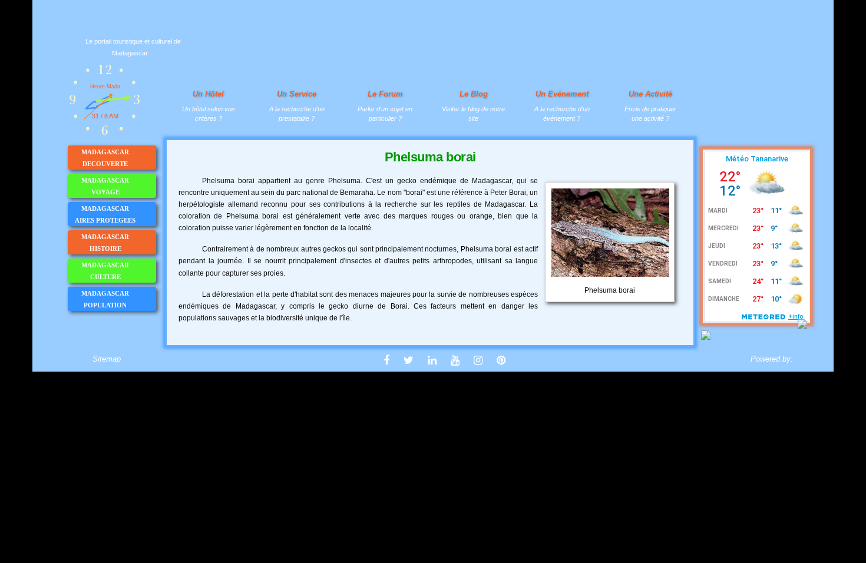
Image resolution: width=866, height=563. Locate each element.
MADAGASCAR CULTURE (105, 270)
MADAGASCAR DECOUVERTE (105, 157)
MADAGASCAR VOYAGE (105, 186)
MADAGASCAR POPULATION (105, 299)
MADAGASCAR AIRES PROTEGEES (105, 214)
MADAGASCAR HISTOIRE (105, 242)
